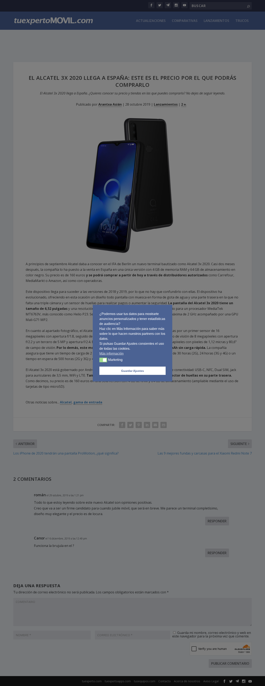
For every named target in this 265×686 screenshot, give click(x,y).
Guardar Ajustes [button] (132, 370)
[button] (103, 360)
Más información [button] (111, 353)
